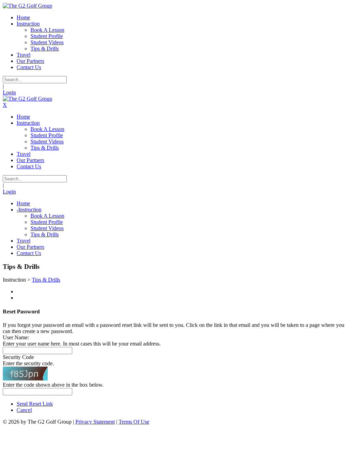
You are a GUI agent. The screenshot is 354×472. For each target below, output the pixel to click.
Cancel (24, 410)
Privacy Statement (95, 422)
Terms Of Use (134, 422)
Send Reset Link (35, 404)
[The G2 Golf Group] (27, 6)
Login (9, 92)
